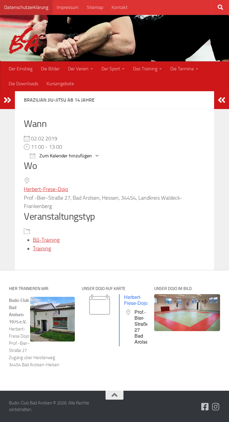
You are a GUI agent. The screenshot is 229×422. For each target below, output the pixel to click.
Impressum (67, 7)
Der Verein (78, 69)
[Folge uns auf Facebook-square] (205, 407)
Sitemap (95, 7)
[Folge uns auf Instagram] (216, 407)
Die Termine (182, 69)
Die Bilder (50, 69)
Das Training (145, 69)
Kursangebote (60, 83)
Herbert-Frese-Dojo (46, 189)
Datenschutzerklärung (26, 7)
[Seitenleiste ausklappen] (7, 100)
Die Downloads (23, 83)
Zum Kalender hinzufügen (65, 156)
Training (42, 248)
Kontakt (120, 7)
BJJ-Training (46, 240)
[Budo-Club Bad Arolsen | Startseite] (24, 40)
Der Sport (110, 69)
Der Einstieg (21, 69)
